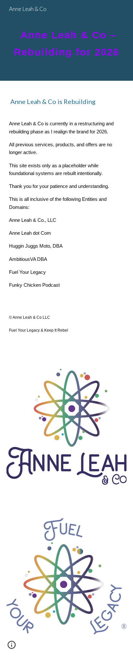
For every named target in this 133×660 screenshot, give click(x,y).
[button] (11, 647)
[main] (66, 40)
